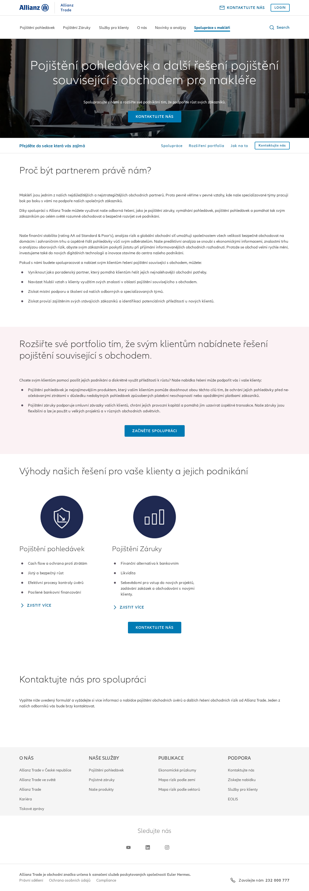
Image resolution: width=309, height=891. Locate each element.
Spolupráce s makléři (212, 27)
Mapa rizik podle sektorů (179, 789)
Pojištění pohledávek (37, 27)
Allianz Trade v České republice (45, 770)
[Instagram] (167, 847)
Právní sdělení (31, 880)
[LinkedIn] (148, 847)
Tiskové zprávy (31, 808)
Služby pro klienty (114, 27)
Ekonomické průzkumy (177, 770)
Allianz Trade (30, 789)
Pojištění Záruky (77, 27)
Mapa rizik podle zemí (176, 779)
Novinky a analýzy (170, 27)
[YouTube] (128, 847)
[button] (279, 27)
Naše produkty (101, 789)
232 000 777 (278, 880)
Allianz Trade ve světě (37, 779)
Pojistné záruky (102, 779)
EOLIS (233, 799)
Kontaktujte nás (241, 770)
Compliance (106, 880)
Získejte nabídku (242, 779)
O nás (142, 27)
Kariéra (25, 799)
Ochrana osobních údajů (70, 880)
